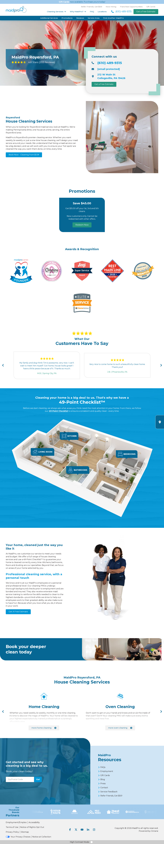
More (41, 728)
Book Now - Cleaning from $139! (24, 155)
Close (138, 462)
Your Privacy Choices (20, 837)
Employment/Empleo (16, 822)
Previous (3, 365)
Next (161, 365)
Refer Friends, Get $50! (91, 7)
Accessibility (34, 822)
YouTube (82, 830)
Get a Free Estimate (145, 11)
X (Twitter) (76, 830)
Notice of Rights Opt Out (32, 827)
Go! (38, 779)
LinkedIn (88, 830)
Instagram (94, 830)
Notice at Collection (41, 837)
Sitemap (25, 832)
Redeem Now (82, 225)
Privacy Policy (12, 832)
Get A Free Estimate (18, 611)
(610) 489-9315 (123, 11)
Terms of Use (12, 827)
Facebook (70, 830)
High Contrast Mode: (79, 842)
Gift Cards (64, 2)
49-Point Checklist (58, 411)
